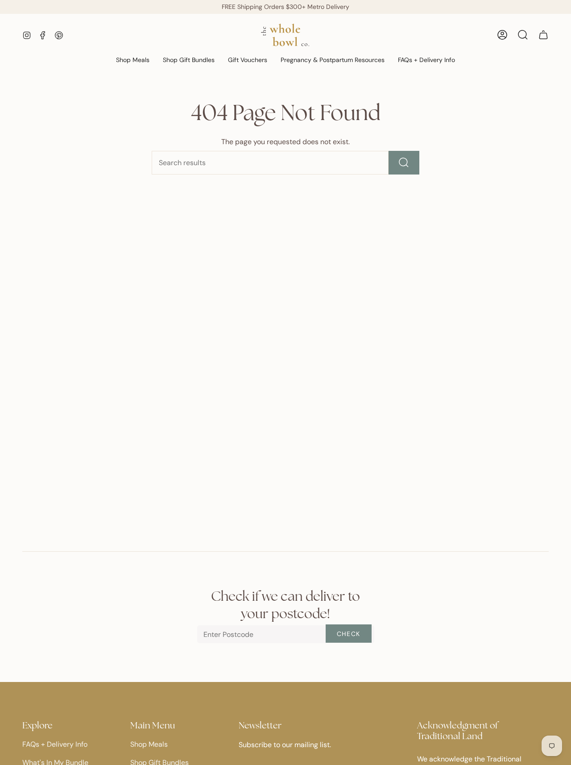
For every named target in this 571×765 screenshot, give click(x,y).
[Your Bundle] (543, 34)
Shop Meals (149, 744)
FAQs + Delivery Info (54, 744)
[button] (132, 60)
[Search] (404, 163)
